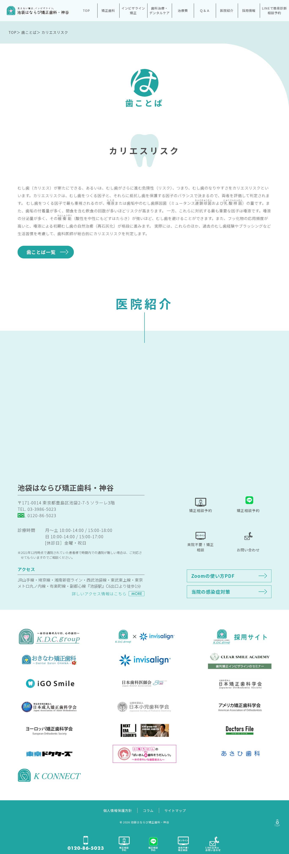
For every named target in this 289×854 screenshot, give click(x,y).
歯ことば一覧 (41, 252)
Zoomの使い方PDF (213, 575)
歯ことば (29, 32)
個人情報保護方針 (117, 810)
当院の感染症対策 (210, 591)
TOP (86, 10)
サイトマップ (175, 810)
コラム (148, 810)
